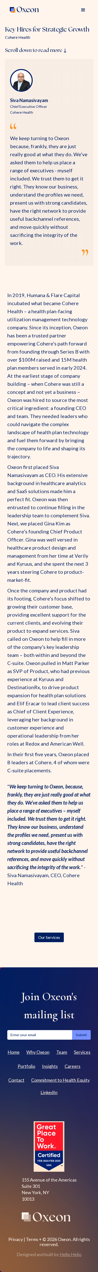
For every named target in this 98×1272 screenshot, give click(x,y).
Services (82, 1052)
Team (61, 1052)
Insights (50, 1066)
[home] (24, 10)
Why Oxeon (38, 1052)
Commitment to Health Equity (60, 1080)
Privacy (15, 1239)
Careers (72, 1066)
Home (14, 1052)
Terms (32, 1239)
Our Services (49, 937)
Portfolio (26, 1066)
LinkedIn (49, 1092)
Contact (16, 1080)
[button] (83, 10)
